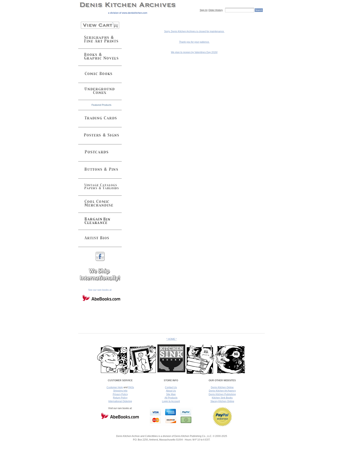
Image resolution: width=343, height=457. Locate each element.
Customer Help (115, 387)
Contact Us (171, 387)
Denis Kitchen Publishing (222, 394)
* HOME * (171, 339)
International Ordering (120, 401)
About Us (171, 390)
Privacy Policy (120, 394)
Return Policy (120, 397)
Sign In (203, 10)
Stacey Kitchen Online (222, 401)
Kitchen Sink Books (222, 397)
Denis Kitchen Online (222, 387)
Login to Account (171, 401)
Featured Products (101, 105)
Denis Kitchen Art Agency (222, 390)
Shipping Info (120, 390)
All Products (171, 397)
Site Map (171, 394)
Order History (215, 10)
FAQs (131, 387)
